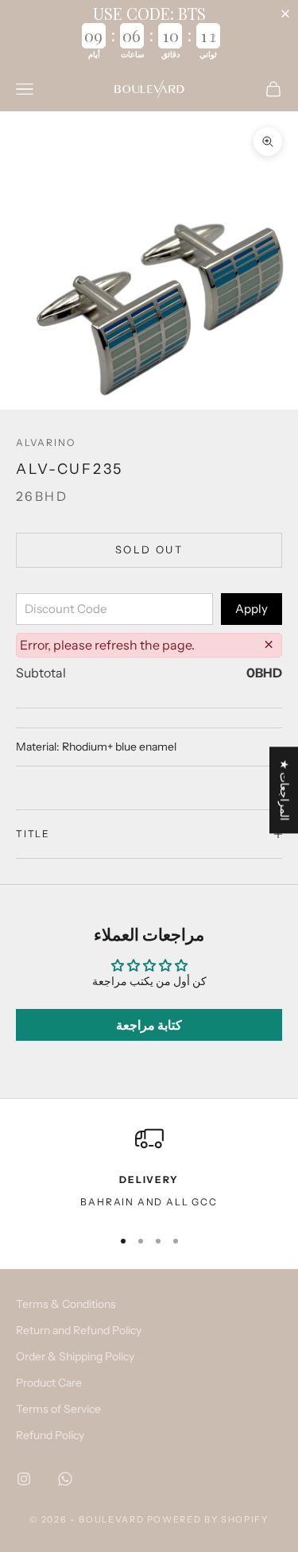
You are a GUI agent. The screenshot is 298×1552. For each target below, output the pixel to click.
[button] (288, 13)
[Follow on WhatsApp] (65, 1479)
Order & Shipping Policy (75, 1356)
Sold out (149, 549)
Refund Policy (50, 1435)
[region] (149, 1168)
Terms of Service (58, 1409)
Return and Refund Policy (78, 1330)
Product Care (49, 1382)
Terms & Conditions (66, 1304)
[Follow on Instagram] (24, 1479)
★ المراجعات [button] (284, 790)
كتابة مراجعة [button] (149, 1025)
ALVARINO (45, 442)
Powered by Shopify (208, 1519)
